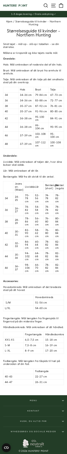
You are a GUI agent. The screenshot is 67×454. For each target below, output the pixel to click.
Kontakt (33, 411)
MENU (33, 400)
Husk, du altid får (33, 421)
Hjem (9, 21)
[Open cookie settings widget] (6, 447)
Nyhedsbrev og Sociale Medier (33, 432)
